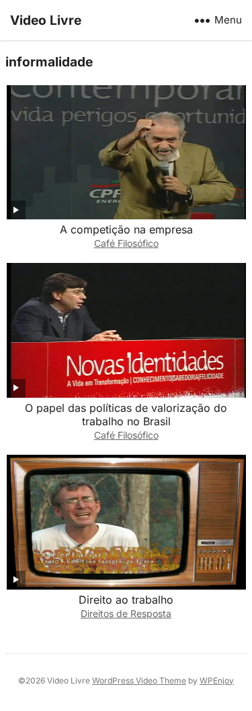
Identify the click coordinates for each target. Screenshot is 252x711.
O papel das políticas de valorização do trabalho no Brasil (126, 415)
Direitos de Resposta (126, 613)
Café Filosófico (126, 243)
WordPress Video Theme (139, 680)
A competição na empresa (126, 229)
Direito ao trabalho (126, 599)
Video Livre (45, 20)
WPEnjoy (217, 680)
